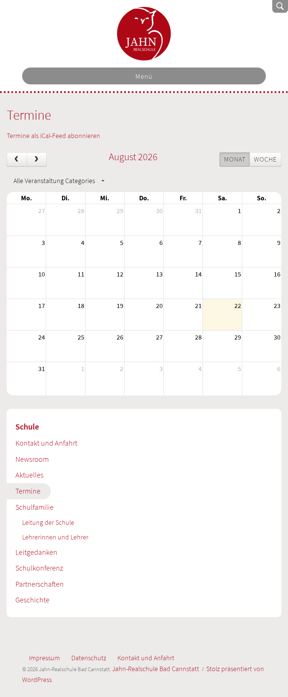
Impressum (44, 657)
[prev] (17, 159)
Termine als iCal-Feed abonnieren (53, 135)
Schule (27, 426)
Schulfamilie (34, 507)
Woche (265, 159)
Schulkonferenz (39, 568)
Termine (27, 491)
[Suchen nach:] (229, 6)
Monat (234, 159)
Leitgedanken (36, 552)
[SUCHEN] (280, 6)
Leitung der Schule (48, 522)
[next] (37, 159)
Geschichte (32, 600)
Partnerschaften (39, 584)
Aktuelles (29, 475)
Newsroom (32, 459)
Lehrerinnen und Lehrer (55, 537)
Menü (143, 76)
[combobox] (58, 180)
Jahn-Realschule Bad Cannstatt (144, 34)
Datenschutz (88, 657)
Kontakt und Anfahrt (46, 443)
